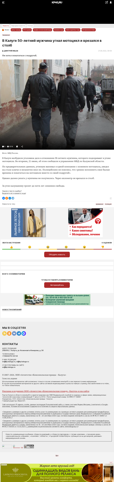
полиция (108, 204)
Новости (6, 26)
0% (11, 247)
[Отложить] (17, 146)
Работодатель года (73, 30)
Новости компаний (11, 310)
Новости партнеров (60, 434)
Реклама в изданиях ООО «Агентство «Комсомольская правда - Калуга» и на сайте (45, 391)
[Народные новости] (106, 2)
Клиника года (58, 30)
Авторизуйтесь (57, 285)
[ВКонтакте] (3, 198)
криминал (99, 204)
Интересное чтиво (88, 30)
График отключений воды (42, 30)
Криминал (6, 35)
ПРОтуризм (27, 30)
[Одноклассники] (6, 198)
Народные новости (18, 26)
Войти (110, 2)
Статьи (30, 26)
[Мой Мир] (9, 198)
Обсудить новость (57, 254)
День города (15, 30)
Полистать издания (9, 378)
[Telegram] (13, 198)
